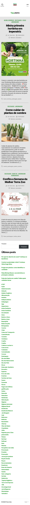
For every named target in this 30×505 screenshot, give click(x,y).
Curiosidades (5, 352)
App (2, 304)
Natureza (4, 417)
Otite (3, 430)
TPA (2, 485)
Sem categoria (6, 474)
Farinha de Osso (6, 378)
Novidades (4, 421)
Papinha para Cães (7, 432)
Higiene (3, 402)
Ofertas (3, 424)
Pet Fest (3, 439)
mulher (15, 236)
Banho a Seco (5, 317)
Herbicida (4, 397)
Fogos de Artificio (6, 387)
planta (19, 99)
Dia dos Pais (5, 363)
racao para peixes (7, 456)
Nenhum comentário (16, 37)
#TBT (3, 284)
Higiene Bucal (5, 406)
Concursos (4, 347)
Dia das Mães (5, 358)
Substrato (4, 478)
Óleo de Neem (5, 426)
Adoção (3, 291)
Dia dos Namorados (7, 360)
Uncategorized (6, 487)
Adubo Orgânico (9, 20)
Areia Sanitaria (6, 308)
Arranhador (5, 312)
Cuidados (4, 350)
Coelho (3, 341)
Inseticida (4, 408)
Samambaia (5, 469)
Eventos (14, 173)
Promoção (4, 454)
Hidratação (5, 400)
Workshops (15, 175)
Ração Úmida (5, 458)
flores (4, 236)
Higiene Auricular (6, 404)
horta (4, 99)
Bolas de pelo (5, 323)
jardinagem (15, 99)
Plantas (3, 445)
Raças (3, 461)
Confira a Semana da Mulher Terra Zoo (15, 180)
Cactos (3, 328)
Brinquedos (5, 326)
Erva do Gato (5, 373)
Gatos (3, 391)
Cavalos (4, 336)
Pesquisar (3, 243)
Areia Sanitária (6, 310)
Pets (2, 443)
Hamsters (4, 395)
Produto (3, 452)
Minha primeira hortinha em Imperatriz (15, 28)
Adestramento (6, 289)
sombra (20, 166)
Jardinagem (15, 22)
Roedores (4, 465)
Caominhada (5, 334)
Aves (3, 315)
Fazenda (4, 382)
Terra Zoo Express (7, 482)
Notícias (4, 419)
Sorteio (3, 476)
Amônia (3, 297)
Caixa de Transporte (7, 332)
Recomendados (6, 463)
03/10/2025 (21, 116)
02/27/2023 (21, 185)
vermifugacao (5, 489)
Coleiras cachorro (7, 345)
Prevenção (4, 450)
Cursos (3, 354)
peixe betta (5, 434)
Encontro (4, 369)
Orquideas (4, 428)
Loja (2, 415)
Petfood (3, 441)
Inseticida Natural (7, 410)
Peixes (3, 437)
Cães (3, 330)
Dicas (24, 20)
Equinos (3, 371)
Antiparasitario (6, 299)
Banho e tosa (5, 319)
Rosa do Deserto (6, 467)
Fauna (3, 380)
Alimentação (5, 295)
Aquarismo (4, 306)
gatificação (5, 389)
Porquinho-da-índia (7, 448)
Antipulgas (4, 302)
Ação (3, 286)
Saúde (3, 471)
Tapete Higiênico (6, 480)
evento (5, 166)
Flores (3, 384)
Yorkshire (4, 493)
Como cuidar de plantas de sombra (15, 111)
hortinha (9, 99)
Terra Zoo (12, 35)
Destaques (18, 20)
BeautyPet (4, 321)
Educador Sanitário (7, 367)
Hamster (4, 393)
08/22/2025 (21, 35)
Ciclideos (4, 339)
